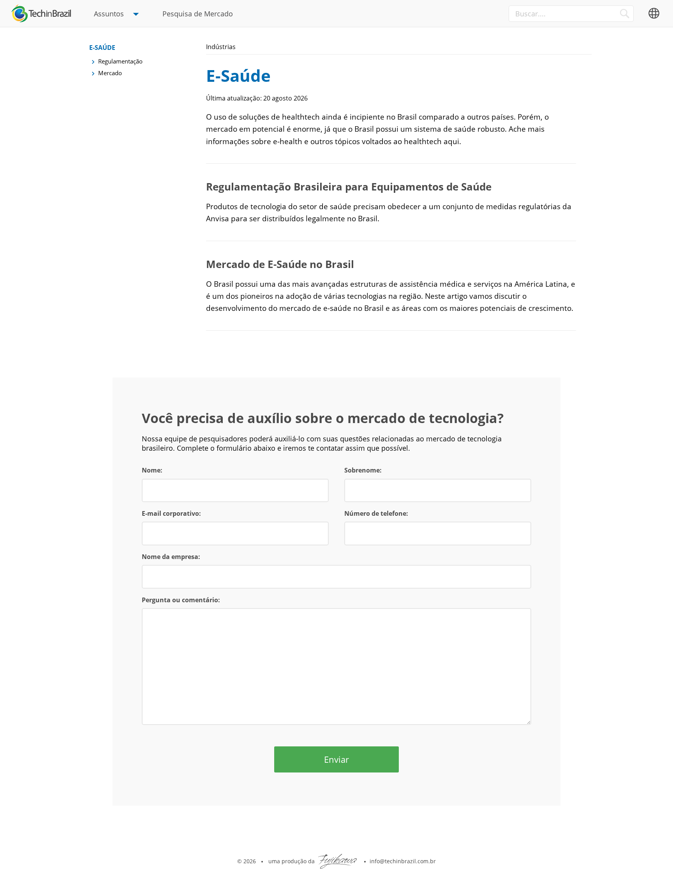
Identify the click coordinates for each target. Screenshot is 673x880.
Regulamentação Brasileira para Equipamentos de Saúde (349, 187)
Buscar (624, 13)
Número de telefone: (376, 513)
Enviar (336, 759)
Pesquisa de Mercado (197, 13)
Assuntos (109, 13)
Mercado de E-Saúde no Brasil (280, 264)
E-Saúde (102, 47)
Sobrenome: (363, 470)
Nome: (152, 470)
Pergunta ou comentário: (181, 599)
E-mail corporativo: (171, 513)
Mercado (110, 73)
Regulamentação (120, 61)
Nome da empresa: (171, 556)
